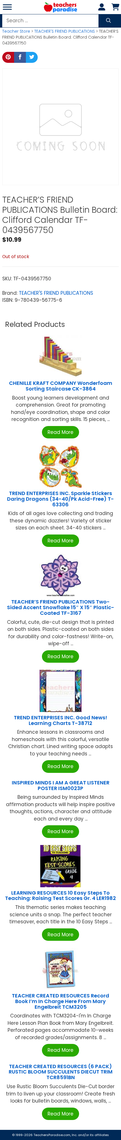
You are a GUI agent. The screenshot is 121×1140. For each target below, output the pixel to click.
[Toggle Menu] (7, 7)
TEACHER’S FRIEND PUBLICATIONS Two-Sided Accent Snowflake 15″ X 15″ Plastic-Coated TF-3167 (60, 607)
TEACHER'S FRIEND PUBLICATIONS (64, 31)
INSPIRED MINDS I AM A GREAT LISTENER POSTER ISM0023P (60, 785)
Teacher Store (16, 31)
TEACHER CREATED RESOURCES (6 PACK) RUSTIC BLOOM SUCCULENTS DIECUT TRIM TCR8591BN (61, 1072)
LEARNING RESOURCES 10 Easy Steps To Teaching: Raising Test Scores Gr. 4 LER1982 (60, 895)
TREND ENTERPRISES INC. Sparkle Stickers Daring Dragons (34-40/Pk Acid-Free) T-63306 (60, 499)
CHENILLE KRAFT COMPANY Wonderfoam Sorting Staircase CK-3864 (60, 386)
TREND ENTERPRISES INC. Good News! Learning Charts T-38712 (60, 720)
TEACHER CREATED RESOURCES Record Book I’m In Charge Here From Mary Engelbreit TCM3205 (60, 1001)
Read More (60, 432)
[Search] (108, 21)
